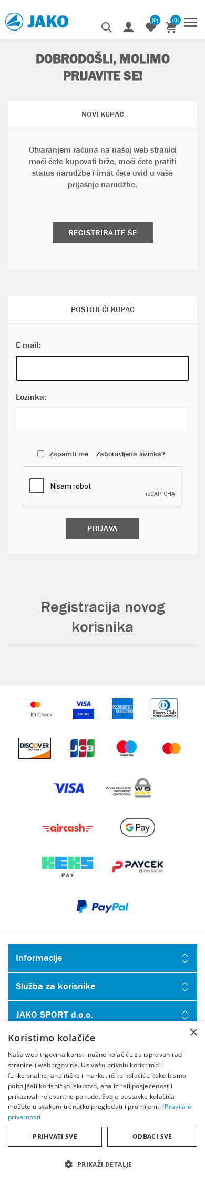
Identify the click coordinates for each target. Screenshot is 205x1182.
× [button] (193, 1033)
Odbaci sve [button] (152, 1136)
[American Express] (123, 724)
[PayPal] (102, 921)
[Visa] (70, 803)
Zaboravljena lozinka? (130, 453)
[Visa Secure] (84, 724)
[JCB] (83, 763)
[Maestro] (127, 763)
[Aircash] (69, 842)
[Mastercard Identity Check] (42, 724)
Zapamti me (68, 453)
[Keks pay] (69, 882)
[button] (102, 1164)
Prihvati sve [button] (55, 1136)
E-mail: (28, 344)
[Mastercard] (171, 763)
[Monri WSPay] (128, 803)
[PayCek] (137, 882)
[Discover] (36, 763)
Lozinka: (31, 397)
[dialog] (102, 1101)
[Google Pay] (137, 842)
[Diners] (164, 724)
